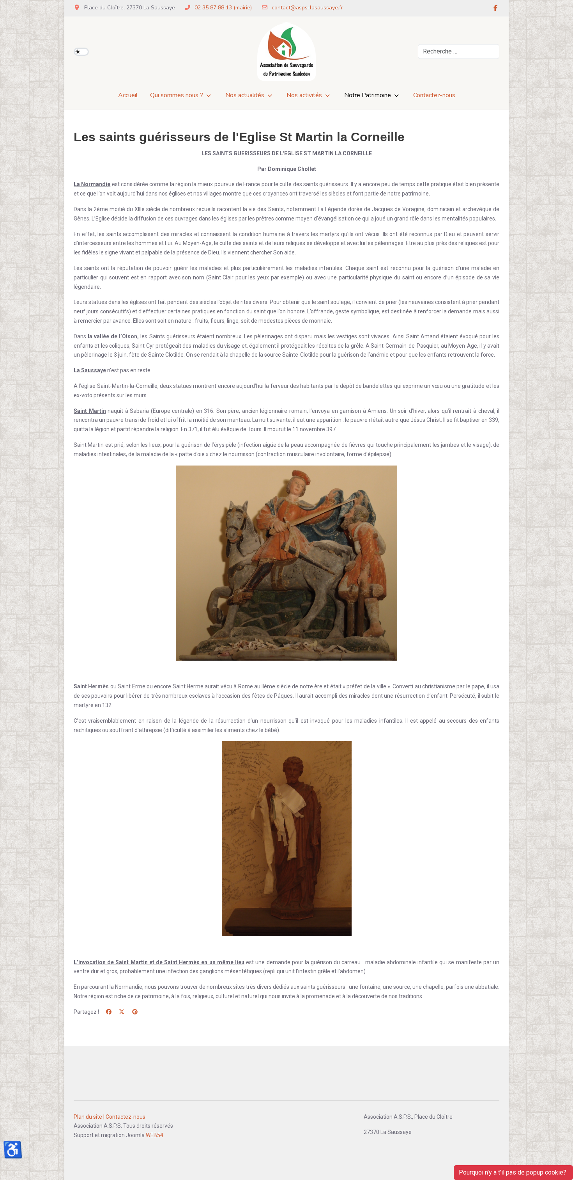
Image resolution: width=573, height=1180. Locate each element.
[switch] (81, 52)
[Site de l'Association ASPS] (286, 51)
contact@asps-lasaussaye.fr (307, 7)
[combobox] (458, 51)
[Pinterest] (134, 1012)
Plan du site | (89, 1117)
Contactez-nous (125, 1117)
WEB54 (154, 1135)
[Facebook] (495, 8)
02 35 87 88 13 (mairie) (223, 7)
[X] (122, 1012)
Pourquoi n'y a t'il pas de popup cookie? (513, 1172)
